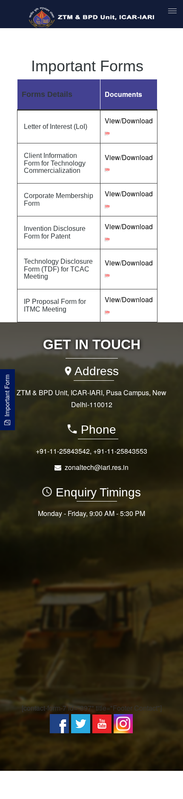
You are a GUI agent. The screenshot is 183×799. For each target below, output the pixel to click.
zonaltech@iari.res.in (97, 467)
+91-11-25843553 (120, 451)
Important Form (7, 397)
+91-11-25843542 (63, 451)
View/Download (129, 120)
